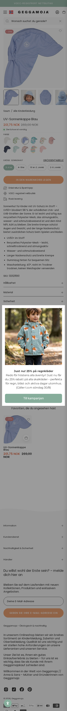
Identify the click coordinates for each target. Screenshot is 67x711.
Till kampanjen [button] (33, 398)
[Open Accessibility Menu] (8, 703)
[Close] (61, 309)
